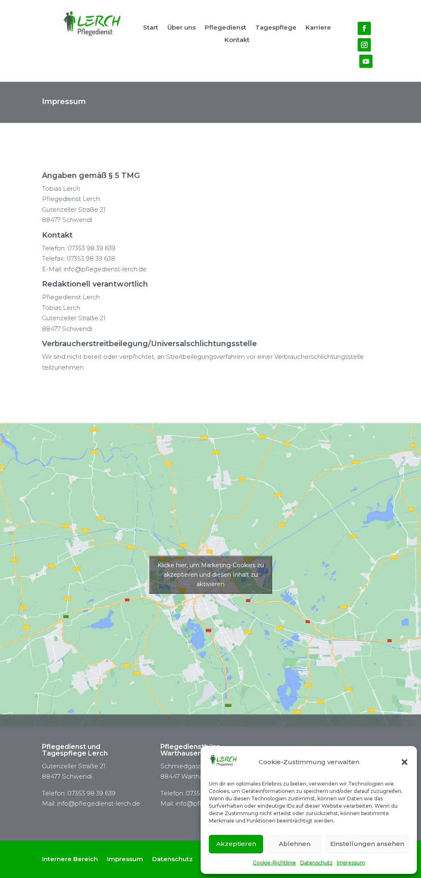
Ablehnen (294, 844)
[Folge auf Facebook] (364, 28)
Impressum (351, 863)
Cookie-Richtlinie (274, 863)
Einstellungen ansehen (367, 844)
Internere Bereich (70, 858)
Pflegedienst (225, 28)
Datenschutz (316, 863)
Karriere (318, 28)
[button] (404, 762)
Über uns (181, 28)
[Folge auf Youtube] (365, 61)
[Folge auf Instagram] (364, 44)
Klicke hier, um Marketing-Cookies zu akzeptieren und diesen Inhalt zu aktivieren (210, 574)
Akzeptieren (236, 844)
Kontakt (237, 40)
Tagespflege (275, 28)
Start (150, 28)
